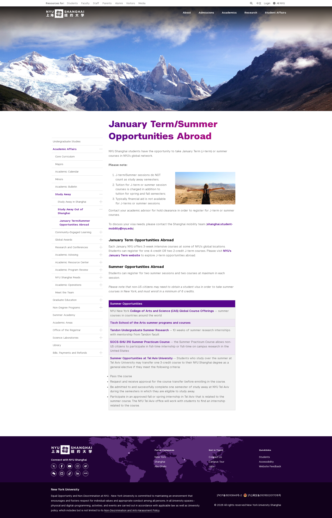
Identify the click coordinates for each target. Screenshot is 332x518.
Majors (59, 164)
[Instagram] (77, 466)
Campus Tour (216, 461)
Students (72, 3)
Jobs (212, 466)
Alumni (119, 3)
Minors (59, 179)
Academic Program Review (71, 269)
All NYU (281, 3)
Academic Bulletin (66, 186)
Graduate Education (65, 300)
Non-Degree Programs (66, 307)
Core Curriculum (65, 156)
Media (142, 3)
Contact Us (215, 457)
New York (160, 457)
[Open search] (251, 3)
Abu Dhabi (160, 466)
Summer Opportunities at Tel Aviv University (141, 358)
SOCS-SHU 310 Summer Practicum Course (140, 342)
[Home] (65, 13)
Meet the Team (64, 292)
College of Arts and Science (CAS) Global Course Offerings (172, 311)
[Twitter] (54, 466)
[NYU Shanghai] (72, 450)
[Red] (85, 473)
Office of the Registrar (67, 330)
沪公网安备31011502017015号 (264, 495)
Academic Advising (66, 254)
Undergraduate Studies (67, 141)
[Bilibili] (61, 473)
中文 (258, 3)
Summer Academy (64, 315)
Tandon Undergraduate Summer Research (139, 330)
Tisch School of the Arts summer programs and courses (150, 323)
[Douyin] (69, 473)
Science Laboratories (66, 337)
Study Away (63, 194)
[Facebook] (61, 466)
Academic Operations (68, 284)
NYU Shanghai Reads (67, 277)
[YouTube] (69, 466)
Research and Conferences (71, 247)
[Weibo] (85, 466)
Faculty (85, 3)
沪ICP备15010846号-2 (229, 495)
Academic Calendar (67, 171)
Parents (107, 3)
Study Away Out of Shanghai (71, 211)
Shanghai (160, 461)
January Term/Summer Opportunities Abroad (75, 222)
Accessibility (266, 461)
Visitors (130, 3)
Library (57, 345)
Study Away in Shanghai (72, 201)
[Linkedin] (77, 473)
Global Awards (63, 239)
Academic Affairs (65, 149)
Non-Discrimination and (131, 510)
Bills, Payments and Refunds (70, 352)
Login (267, 3)
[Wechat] (54, 473)
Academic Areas (63, 322)
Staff (96, 3)
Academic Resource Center (72, 262)
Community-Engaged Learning (73, 232)
